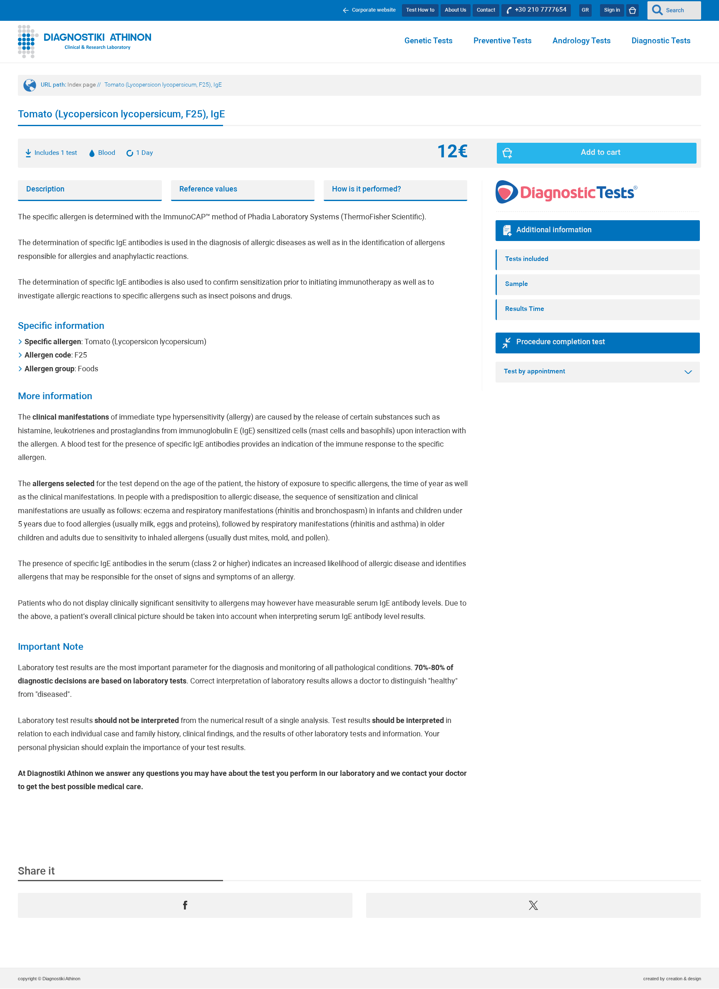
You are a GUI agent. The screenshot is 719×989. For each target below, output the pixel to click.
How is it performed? (366, 190)
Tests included (526, 259)
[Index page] (84, 41)
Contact (486, 10)
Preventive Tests (503, 41)
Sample (516, 284)
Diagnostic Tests (661, 41)
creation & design (683, 978)
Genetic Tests (428, 41)
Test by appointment (534, 371)
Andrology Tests (582, 41)
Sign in (612, 10)
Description (45, 190)
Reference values (208, 190)
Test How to (420, 10)
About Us (455, 10)
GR (585, 10)
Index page (81, 85)
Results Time (524, 309)
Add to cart (600, 153)
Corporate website (374, 10)
